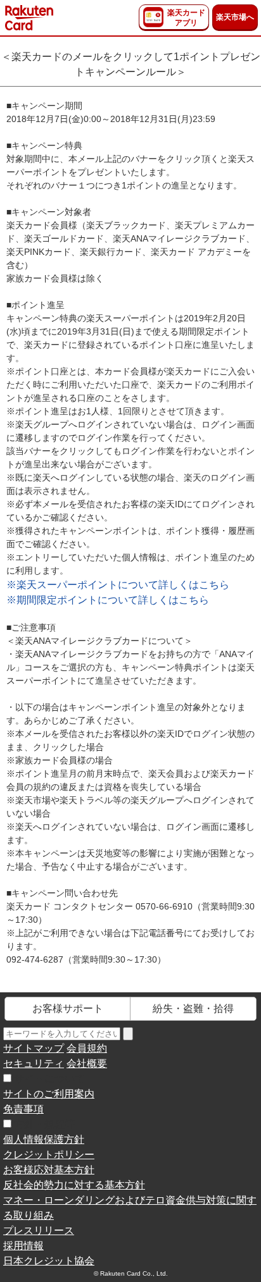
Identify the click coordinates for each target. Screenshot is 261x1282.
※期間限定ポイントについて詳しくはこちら (107, 600)
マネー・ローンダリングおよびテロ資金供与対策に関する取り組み (130, 1208)
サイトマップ (33, 1048)
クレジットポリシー (48, 1154)
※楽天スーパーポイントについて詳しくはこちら (117, 584)
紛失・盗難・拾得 (193, 1008)
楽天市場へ (235, 17)
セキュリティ (33, 1063)
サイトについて (49, 1078)
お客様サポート (67, 1008)
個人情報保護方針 (43, 1139)
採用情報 (23, 1245)
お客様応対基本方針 (48, 1169)
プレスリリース (38, 1230)
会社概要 (87, 1063)
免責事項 (23, 1109)
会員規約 (87, 1048)
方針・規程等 (44, 1124)
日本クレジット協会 (48, 1260)
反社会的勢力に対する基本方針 (74, 1185)
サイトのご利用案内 (48, 1093)
